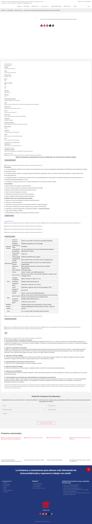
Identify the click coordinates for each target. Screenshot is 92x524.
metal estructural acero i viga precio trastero (34, 460)
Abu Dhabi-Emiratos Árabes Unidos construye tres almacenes (80, 460)
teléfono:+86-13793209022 (84, 1)
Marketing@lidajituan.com (26, 3)
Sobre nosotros (6, 485)
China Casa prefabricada (71, 491)
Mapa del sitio (53, 521)
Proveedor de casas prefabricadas (74, 489)
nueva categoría (10, 10)
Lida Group (3, 10)
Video (4, 488)
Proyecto (5, 487)
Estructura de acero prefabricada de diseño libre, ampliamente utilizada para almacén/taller (42, 10)
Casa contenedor (36, 486)
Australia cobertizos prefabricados (54, 460)
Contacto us (5, 491)
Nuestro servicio (6, 484)
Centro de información (7, 490)
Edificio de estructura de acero (39, 488)
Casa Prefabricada (37, 485)
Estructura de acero (19, 10)
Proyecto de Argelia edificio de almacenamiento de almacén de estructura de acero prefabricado (11, 460)
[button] (76, 6)
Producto (5, 482)
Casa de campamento (37, 483)
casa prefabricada (8, 221)
